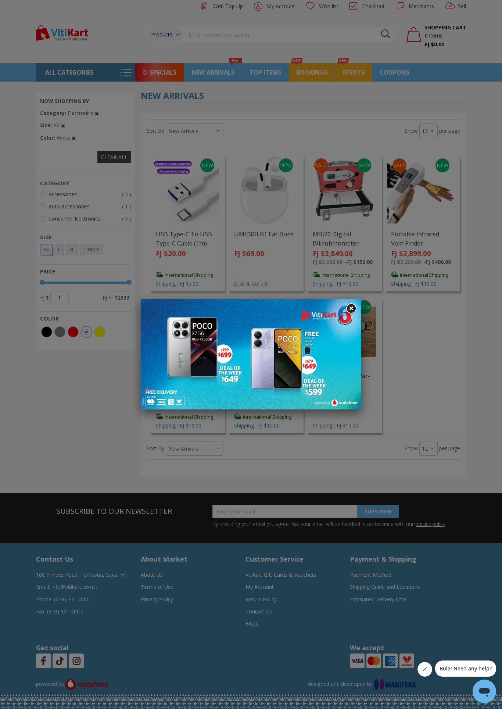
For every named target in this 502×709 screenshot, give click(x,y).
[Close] (351, 308)
